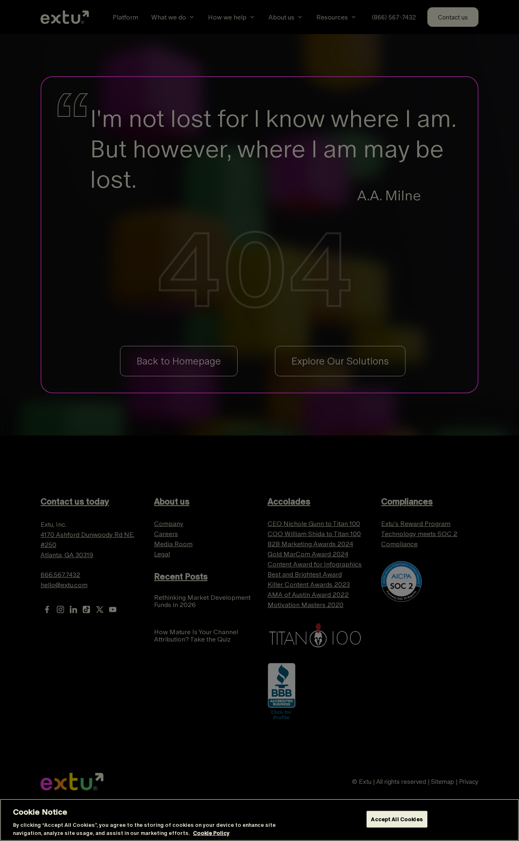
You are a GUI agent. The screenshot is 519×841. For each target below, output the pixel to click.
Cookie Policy (211, 833)
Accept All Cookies (396, 819)
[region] (259, 820)
